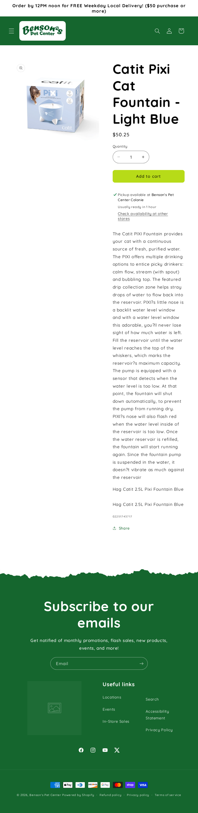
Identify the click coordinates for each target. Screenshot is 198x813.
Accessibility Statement (157, 714)
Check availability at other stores (143, 216)
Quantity (120, 146)
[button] (11, 31)
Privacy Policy (159, 729)
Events (109, 709)
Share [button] (124, 528)
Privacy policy (138, 795)
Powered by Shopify (78, 795)
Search (152, 699)
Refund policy (111, 795)
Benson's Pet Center (45, 795)
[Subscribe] (141, 663)
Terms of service (168, 795)
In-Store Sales (116, 721)
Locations (112, 697)
